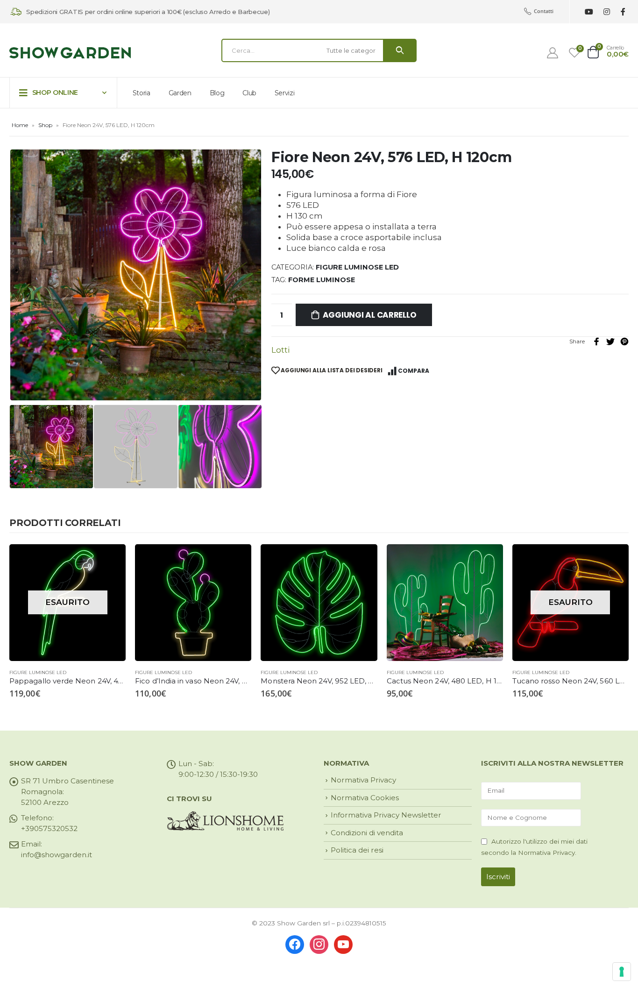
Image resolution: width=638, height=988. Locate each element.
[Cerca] (399, 50)
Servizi (285, 93)
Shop (45, 124)
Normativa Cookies (365, 797)
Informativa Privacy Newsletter (386, 814)
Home (20, 124)
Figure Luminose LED (357, 267)
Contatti (543, 10)
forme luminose (321, 280)
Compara (413, 371)
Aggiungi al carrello (370, 314)
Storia (141, 93)
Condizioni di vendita (367, 832)
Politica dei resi (357, 850)
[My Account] (552, 52)
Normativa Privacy (363, 779)
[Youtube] (589, 12)
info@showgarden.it (56, 854)
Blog (217, 93)
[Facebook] (623, 12)
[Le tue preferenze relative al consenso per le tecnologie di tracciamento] (622, 972)
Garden (180, 93)
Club (249, 93)
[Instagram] (606, 12)
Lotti (280, 350)
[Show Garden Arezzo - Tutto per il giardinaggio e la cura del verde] (70, 53)
